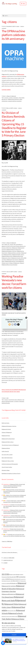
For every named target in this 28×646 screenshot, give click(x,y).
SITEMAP (5, 562)
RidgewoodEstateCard (10, 261)
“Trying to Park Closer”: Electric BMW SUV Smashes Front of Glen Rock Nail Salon (14, 501)
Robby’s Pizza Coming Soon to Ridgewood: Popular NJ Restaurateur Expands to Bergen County (14, 497)
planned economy (9, 401)
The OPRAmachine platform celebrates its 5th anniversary (13, 35)
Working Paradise (6, 403)
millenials (19, 399)
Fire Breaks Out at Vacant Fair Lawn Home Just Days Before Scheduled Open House (14, 535)
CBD (17, 577)
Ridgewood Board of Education (13, 249)
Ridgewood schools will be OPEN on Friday (10, 616)
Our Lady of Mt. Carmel (7, 454)
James (17, 26)
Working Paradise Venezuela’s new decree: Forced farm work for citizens (14, 282)
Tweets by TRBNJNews (7, 541)
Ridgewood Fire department (8, 438)
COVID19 (7, 579)
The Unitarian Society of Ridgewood (10, 445)
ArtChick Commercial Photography (10, 464)
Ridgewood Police (7, 254)
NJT (19, 580)
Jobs (11, 581)
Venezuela (21, 401)
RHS (16, 583)
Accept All (14, 634)
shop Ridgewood (20, 261)
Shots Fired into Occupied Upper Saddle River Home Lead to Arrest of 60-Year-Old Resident (14, 521)
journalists (15, 97)
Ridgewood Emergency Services (9, 251)
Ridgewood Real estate (7, 256)
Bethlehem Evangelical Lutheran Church (11, 473)
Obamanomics (23, 580)
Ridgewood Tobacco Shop (8, 461)
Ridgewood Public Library (18, 254)
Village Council (5, 263)
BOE (15, 577)
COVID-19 (3, 579)
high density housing (6, 580)
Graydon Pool (23, 579)
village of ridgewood (11, 96)
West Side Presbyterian (7, 457)
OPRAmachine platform (13, 99)
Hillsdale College (5, 470)
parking (8, 583)
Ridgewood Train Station (12, 259)
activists (6, 97)
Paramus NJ (4, 583)
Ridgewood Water (6, 448)
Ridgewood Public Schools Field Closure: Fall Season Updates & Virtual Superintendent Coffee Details (14, 486)
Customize (14, 638)
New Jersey (15, 581)
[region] (14, 633)
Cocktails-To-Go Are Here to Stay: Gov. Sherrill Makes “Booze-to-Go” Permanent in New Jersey (14, 506)
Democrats (12, 579)
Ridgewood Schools (6, 429)
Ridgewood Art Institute (9, 586)
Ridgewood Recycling (18, 256)
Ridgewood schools (6, 258)
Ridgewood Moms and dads (14, 253)
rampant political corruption (15, 101)
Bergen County (12, 574)
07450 (5, 244)
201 (8, 244)
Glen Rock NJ (17, 579)
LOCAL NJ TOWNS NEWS (8, 557)
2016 (7, 398)
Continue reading (6, 89)
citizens (11, 97)
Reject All (14, 642)
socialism (16, 401)
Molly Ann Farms (5, 423)
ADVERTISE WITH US (8, 560)
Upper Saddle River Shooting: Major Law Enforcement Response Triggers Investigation (14, 525)
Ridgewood (14, 248)
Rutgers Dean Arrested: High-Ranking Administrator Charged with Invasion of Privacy (14, 530)
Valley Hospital (5, 451)
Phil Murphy (13, 583)
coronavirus (22, 577)
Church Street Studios (7, 467)
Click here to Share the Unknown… (10, 552)
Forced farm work (13, 399)
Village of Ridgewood (14, 263)
